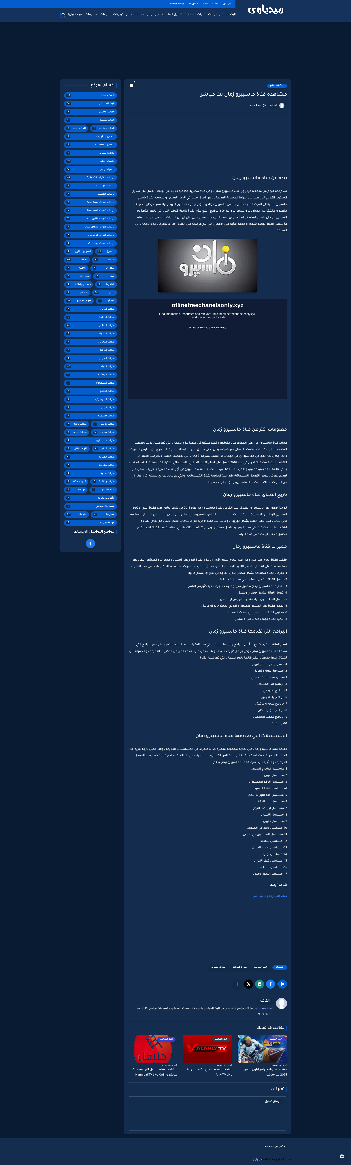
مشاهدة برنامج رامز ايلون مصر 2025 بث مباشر (266, 1072)
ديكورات (104, 268)
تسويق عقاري (79, 251)
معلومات (91, 14)
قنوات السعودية (91, 383)
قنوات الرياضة (91, 375)
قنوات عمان (77, 432)
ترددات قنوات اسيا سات (91, 202)
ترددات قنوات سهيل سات (91, 227)
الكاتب (274, 105)
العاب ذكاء (77, 128)
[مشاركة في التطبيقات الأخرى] (237, 984)
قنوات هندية (91, 473)
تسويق (106, 251)
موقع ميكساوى (263, 1008)
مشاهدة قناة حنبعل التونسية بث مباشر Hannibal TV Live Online (154, 1072)
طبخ (129, 14)
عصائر (78, 292)
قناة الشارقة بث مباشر (270, 896)
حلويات (105, 260)
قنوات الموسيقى (91, 399)
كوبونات (118, 14)
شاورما (107, 284)
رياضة (77, 268)
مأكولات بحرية (91, 498)
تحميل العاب (173, 14)
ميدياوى (257, 1159)
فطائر (107, 301)
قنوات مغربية (91, 465)
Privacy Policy (177, 4)
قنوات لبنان (78, 448)
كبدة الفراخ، (104, 490)
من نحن (227, 4)
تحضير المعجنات (91, 145)
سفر (106, 276)
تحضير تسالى (91, 153)
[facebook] (90, 543)
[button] (270, 984)
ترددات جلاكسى (91, 194)
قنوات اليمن (91, 407)
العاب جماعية (104, 128)
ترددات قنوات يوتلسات (91, 243)
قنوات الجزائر (91, 358)
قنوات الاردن (91, 309)
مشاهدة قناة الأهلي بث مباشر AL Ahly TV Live (209, 1072)
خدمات (139, 14)
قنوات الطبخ (91, 391)
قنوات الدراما (240, 967)
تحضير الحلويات (91, 136)
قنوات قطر (105, 448)
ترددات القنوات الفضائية (201, 14)
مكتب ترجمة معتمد (274, 1146)
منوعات (105, 14)
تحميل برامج (154, 14)
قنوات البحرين (91, 342)
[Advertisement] (175, 51)
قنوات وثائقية (104, 481)
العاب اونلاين (91, 112)
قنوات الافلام (91, 325)
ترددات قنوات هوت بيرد (91, 235)
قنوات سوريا (104, 432)
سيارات (78, 276)
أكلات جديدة (91, 95)
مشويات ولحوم (91, 506)
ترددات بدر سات (91, 186)
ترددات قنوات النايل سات (91, 218)
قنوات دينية (77, 424)
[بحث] (63, 15)
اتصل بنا (193, 4)
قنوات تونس (105, 424)
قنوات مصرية (218, 967)
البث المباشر (227, 14)
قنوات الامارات (91, 333)
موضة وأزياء (75, 14)
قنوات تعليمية (91, 416)
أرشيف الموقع (210, 4)
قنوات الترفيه (91, 350)
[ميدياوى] (266, 10)
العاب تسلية (91, 120)
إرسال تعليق (272, 1101)
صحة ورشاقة (79, 284)
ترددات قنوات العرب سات (91, 210)
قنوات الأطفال (91, 317)
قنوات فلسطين (91, 440)
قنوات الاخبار (79, 301)
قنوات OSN (77, 481)
